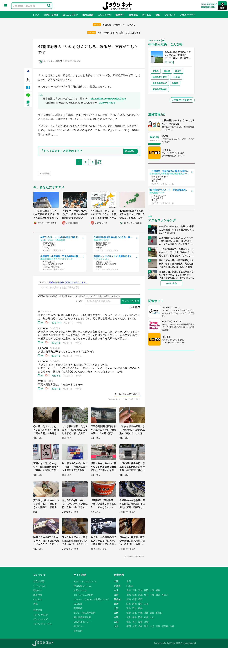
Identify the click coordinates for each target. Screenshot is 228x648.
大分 (152, 626)
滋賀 (128, 612)
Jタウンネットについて (85, 581)
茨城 (128, 594)
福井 (140, 608)
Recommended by (131, 556)
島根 (134, 617)
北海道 (129, 585)
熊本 (146, 626)
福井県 (167, 71)
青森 (128, 590)
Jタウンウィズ (40, 619)
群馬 (140, 594)
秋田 (146, 590)
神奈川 (165, 594)
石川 (134, 608)
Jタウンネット (117, 5)
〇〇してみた (104, 14)
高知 (146, 621)
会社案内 (78, 630)
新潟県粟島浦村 (160, 89)
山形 (152, 590)
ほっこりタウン (70, 14)
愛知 (140, 603)
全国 (128, 581)
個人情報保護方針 (82, 617)
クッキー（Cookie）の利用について (91, 599)
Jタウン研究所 (51, 14)
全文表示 (99, 162)
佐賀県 (175, 83)
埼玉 (146, 594)
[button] (5, 5)
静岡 (134, 603)
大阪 (140, 612)
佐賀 (134, 626)
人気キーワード (187, 14)
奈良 (152, 612)
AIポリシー (79, 626)
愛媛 (140, 621)
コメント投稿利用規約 (84, 612)
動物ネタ (120, 14)
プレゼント (170, 14)
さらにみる (171, 283)
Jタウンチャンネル (42, 623)
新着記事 (37, 610)
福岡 (128, 626)
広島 (146, 617)
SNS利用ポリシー (82, 621)
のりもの (146, 14)
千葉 (152, 594)
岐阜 (128, 603)
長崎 (140, 626)
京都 (134, 612)
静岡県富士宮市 (160, 77)
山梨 (134, 599)
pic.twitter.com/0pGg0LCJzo (108, 98)
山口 (152, 617)
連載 (158, 14)
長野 (140, 599)
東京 (158, 594)
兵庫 (146, 612)
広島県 (156, 71)
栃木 (134, 594)
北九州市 (176, 77)
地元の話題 (88, 14)
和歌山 (159, 612)
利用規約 (78, 608)
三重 (146, 603)
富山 (128, 608)
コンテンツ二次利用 (83, 594)
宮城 (140, 590)
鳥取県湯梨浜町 (160, 83)
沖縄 (172, 626)
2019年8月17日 (107, 102)
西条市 (178, 71)
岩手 (134, 590)
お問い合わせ (80, 590)
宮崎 (158, 626)
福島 (158, 590)
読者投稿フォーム (82, 585)
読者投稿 (133, 14)
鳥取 (128, 617)
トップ (36, 14)
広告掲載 (78, 603)
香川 (134, 621)
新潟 (128, 599)
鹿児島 (165, 626)
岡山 (140, 617)
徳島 (128, 621)
